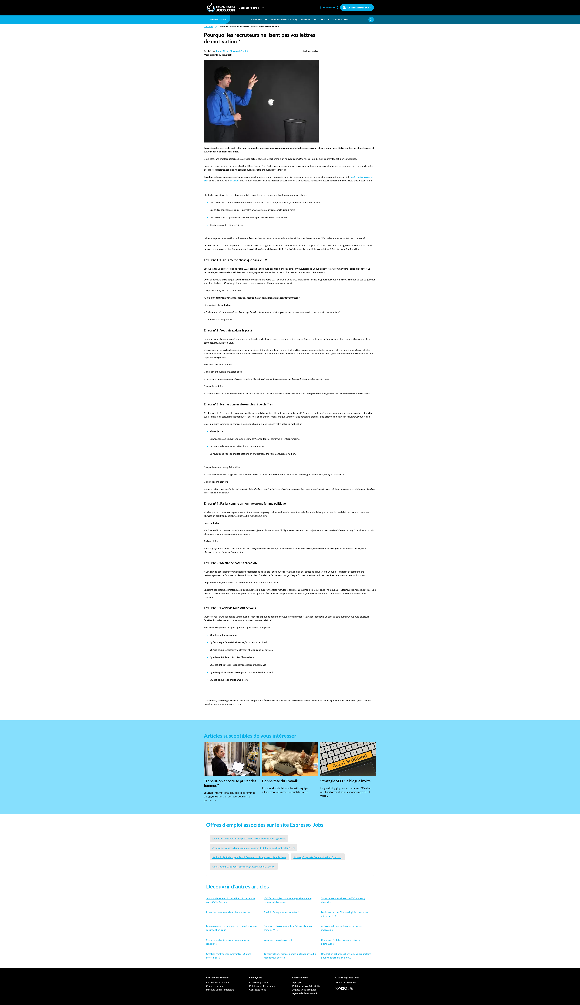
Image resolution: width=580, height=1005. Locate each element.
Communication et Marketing (283, 19)
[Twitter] (336, 988)
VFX (315, 19)
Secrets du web (340, 19)
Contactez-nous (257, 989)
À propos (297, 982)
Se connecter (329, 7)
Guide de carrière (218, 19)
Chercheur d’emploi (249, 7)
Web (323, 19)
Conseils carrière (215, 985)
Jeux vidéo (305, 19)
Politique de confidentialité (306, 985)
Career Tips (256, 19)
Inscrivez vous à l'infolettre (220, 989)
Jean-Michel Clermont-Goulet (232, 51)
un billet (233, 180)
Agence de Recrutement (304, 993)
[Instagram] (345, 988)
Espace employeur (258, 982)
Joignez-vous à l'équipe (304, 989)
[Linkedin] (342, 988)
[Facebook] (339, 988)
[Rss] (351, 988)
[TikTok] (348, 988)
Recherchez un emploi (217, 982)
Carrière (208, 26)
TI (266, 19)
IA (329, 19)
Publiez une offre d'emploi (358, 7)
